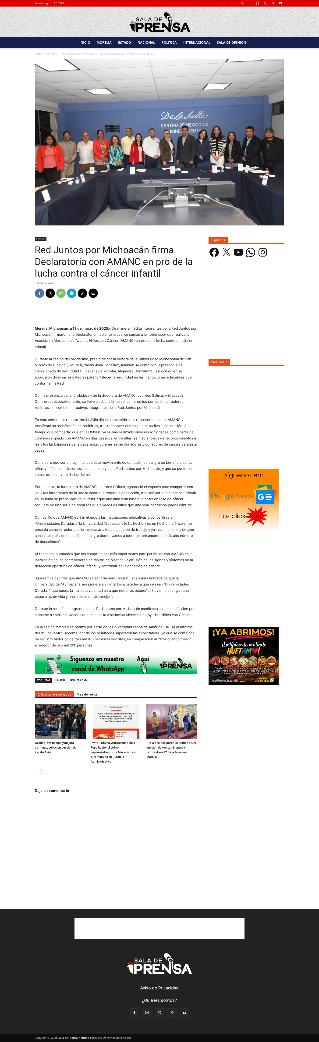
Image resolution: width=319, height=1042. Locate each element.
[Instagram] (257, 3)
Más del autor (87, 694)
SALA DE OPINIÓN (231, 42)
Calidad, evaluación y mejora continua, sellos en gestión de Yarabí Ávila (55, 747)
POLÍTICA (169, 42)
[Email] (93, 293)
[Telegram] (71, 293)
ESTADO (124, 42)
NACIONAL (146, 42)
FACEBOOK (219, 362)
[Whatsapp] (116, 664)
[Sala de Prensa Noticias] (159, 22)
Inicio (38, 54)
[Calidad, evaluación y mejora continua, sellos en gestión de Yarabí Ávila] (60, 721)
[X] (265, 3)
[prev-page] (38, 771)
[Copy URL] (82, 293)
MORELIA (104, 42)
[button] (242, 3)
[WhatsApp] (272, 3)
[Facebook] (249, 3)
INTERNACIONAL (196, 42)
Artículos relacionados (54, 694)
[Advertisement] (116, 314)
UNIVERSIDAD (78, 680)
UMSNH (60, 680)
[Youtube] (280, 3)
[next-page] (45, 771)
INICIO (84, 42)
